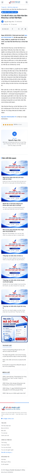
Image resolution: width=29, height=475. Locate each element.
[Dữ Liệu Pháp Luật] (11, 408)
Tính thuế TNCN (5, 445)
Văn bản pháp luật (6, 425)
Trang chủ (3, 7)
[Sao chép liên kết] (22, 29)
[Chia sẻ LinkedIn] (18, 29)
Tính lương (4, 442)
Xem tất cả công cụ (6, 452)
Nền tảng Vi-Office (6, 462)
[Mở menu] (2, 2)
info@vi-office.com (8, 418)
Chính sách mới (5, 435)
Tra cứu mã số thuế (6, 447)
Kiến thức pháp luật (12, 7)
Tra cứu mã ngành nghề (7, 450)
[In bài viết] (25, 29)
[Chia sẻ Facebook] (12, 29)
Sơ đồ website (5, 464)
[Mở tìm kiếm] (26, 2)
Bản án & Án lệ (5, 428)
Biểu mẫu (3, 430)
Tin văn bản (4, 433)
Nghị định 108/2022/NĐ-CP (8, 116)
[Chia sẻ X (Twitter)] (15, 29)
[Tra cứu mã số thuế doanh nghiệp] (14, 329)
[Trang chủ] (14, 2)
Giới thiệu (3, 459)
